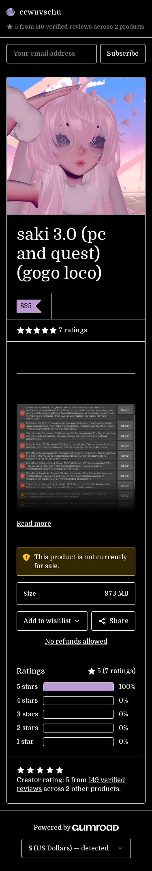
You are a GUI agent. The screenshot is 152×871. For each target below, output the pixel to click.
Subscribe (123, 53)
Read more (34, 523)
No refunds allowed (76, 641)
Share (118, 621)
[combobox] (52, 621)
